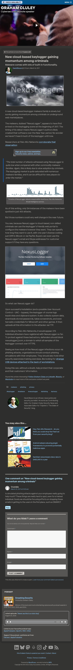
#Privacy (54, 391)
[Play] (7, 621)
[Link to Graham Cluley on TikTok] (45, 647)
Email (9, 562)
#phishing (44, 391)
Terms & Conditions (39, 658)
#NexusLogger (33, 391)
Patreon (7, 637)
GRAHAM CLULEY (18, 7)
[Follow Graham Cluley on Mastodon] (28, 647)
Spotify (19, 631)
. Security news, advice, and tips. (28, 152)
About (54, 653)
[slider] (32, 622)
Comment (11, 529)
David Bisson (17, 68)
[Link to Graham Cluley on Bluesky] (22, 647)
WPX (50, 662)
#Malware (21, 391)
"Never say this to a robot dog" (28, 613)
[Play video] (36, 25)
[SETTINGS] (65, 621)
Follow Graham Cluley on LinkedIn (41, 377)
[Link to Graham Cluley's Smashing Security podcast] (33, 647)
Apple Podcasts (9, 631)
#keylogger (11, 391)
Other (29, 631)
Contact (48, 653)
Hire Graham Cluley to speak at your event (31, 653)
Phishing (23, 387)
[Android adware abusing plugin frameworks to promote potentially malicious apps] (19, 447)
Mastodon (9, 379)
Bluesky (59, 377)
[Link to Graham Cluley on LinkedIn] (16, 647)
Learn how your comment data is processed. (48, 580)
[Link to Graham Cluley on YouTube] (50, 647)
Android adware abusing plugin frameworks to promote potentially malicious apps (47, 445)
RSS (24, 631)
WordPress (32, 662)
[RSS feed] (56, 647)
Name (9, 552)
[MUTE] (62, 621)
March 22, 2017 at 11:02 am (20, 489)
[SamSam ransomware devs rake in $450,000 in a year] (19, 461)
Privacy (31, 387)
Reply (8, 508)
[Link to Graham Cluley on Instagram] (39, 647)
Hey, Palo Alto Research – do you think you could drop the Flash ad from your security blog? (46, 431)
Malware (14, 387)
